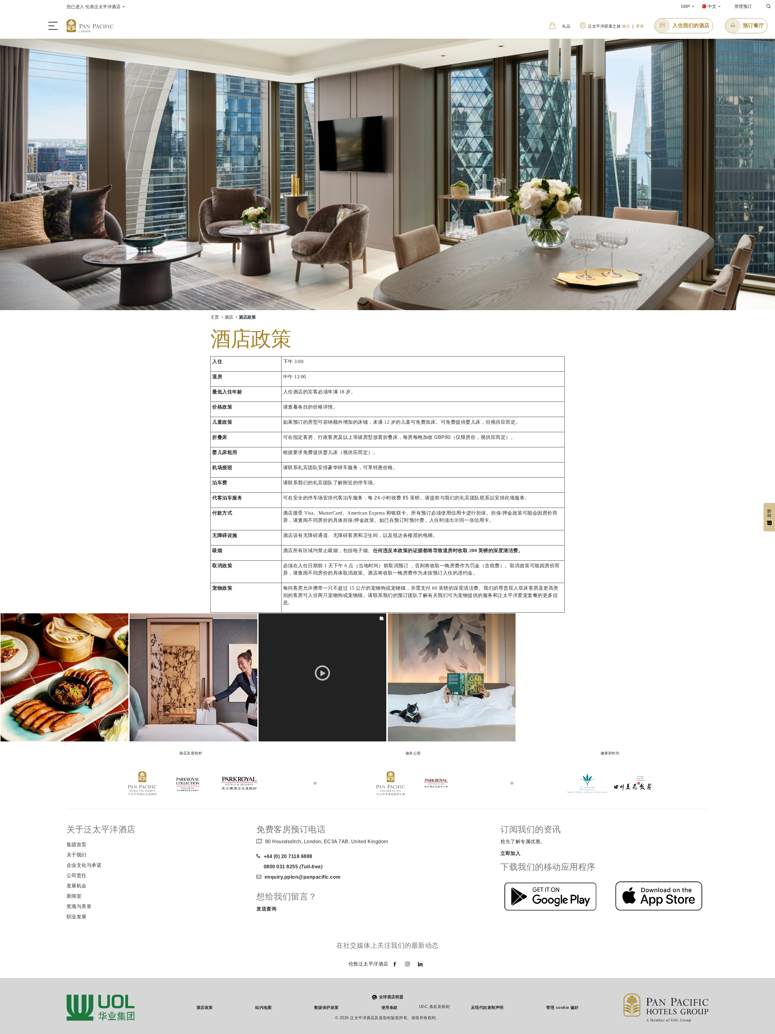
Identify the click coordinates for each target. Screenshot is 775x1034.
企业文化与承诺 (84, 865)
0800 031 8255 (293, 866)
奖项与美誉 (79, 906)
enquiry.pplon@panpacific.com (303, 877)
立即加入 (510, 853)
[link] (64, 677)
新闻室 (74, 896)
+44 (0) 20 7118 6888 (288, 856)
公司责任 (77, 875)
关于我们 (77, 854)
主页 (215, 317)
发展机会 (77, 885)
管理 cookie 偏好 (562, 1007)
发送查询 (266, 908)
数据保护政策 (326, 1007)
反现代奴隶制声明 (487, 1007)
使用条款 (389, 1007)
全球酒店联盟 (391, 997)
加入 (626, 26)
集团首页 (77, 844)
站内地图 (263, 1007)
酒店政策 (204, 1007)
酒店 (229, 317)
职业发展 (77, 916)
